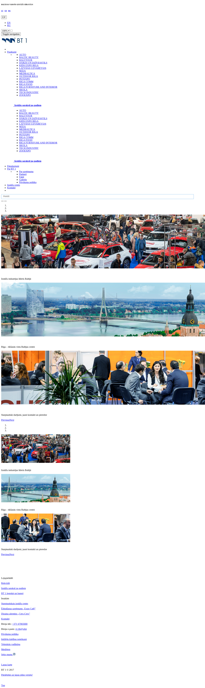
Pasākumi (11, 52)
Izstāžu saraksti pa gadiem (13, 588)
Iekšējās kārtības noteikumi (14, 639)
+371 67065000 (19, 624)
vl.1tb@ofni (21, 629)
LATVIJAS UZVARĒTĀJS (32, 124)
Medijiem (5, 649)
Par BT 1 (11, 169)
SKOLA (23, 145)
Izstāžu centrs (13, 185)
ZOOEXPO (25, 151)
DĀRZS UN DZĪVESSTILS (33, 118)
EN (6, 11)
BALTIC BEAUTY (29, 113)
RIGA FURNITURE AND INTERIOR (38, 142)
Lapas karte (6, 664)
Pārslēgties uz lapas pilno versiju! (17, 675)
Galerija (23, 179)
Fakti (21, 177)
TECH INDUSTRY (29, 148)
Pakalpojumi (13, 166)
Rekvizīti (5, 583)
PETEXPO (24, 134)
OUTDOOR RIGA (28, 132)
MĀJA (22, 126)
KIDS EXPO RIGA (29, 121)
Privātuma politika (27, 182)
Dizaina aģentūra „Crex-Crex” (15, 613)
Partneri (23, 174)
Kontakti (11, 187)
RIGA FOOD (25, 140)
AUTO (22, 110)
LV (2, 11)
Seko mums (7, 654)
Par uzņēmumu (26, 171)
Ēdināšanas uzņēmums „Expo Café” (18, 608)
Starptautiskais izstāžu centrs (14, 603)
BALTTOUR (25, 115)
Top (3, 685)
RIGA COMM (26, 137)
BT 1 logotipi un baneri (12, 593)
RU (9, 11)
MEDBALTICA (27, 129)
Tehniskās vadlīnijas (10, 644)
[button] (5, 420)
